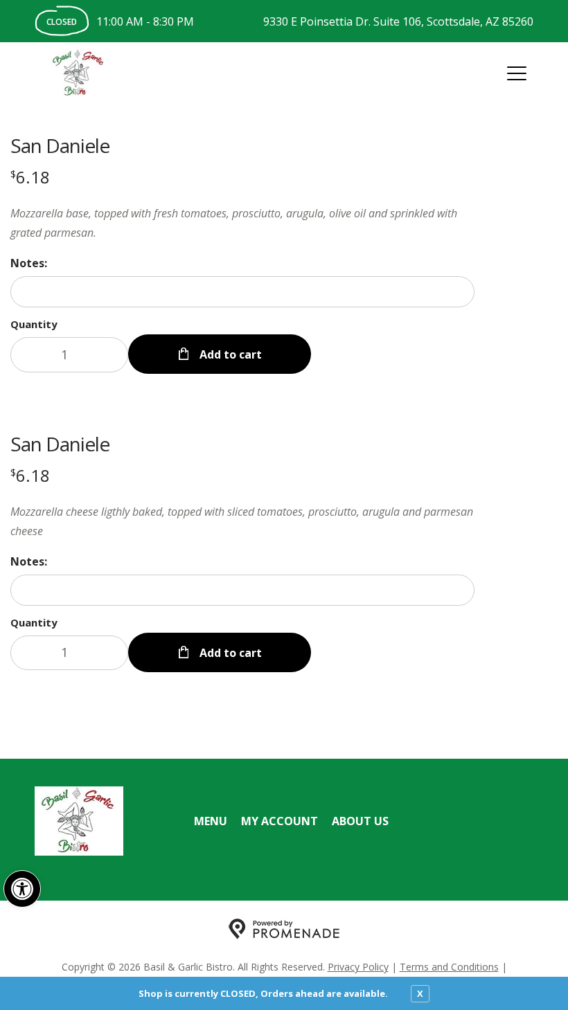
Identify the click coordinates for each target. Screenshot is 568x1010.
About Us (360, 821)
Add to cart (229, 354)
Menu (210, 821)
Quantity (33, 324)
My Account (279, 821)
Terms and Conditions (449, 966)
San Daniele (59, 145)
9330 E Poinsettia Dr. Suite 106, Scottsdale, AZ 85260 (398, 21)
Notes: (28, 263)
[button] (22, 889)
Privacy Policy (358, 966)
